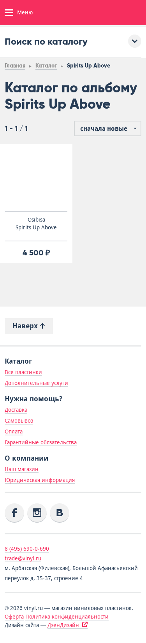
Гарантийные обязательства (41, 442)
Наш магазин (22, 469)
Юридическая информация (40, 480)
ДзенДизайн (63, 625)
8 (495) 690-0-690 (27, 549)
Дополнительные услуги (36, 383)
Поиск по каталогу (46, 41)
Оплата (14, 431)
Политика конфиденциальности (67, 617)
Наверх (26, 326)
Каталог (46, 65)
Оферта (14, 617)
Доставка (16, 410)
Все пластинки (23, 372)
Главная (15, 65)
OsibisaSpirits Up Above (36, 224)
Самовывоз (19, 421)
